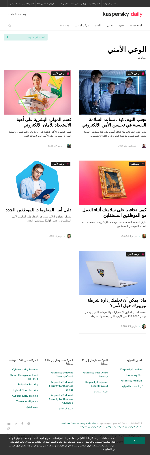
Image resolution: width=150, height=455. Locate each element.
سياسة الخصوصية (88, 423)
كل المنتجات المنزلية (132, 386)
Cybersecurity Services (25, 369)
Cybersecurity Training (25, 395)
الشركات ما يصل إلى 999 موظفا (52, 3)
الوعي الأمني (134, 73)
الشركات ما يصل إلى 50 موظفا (85, 3)
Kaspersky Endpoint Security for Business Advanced (61, 399)
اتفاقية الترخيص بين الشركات (92, 426)
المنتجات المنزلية (111, 3)
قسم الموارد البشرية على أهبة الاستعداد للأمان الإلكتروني (44, 122)
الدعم (98, 25)
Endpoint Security (28, 384)
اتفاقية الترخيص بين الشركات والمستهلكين (123, 426)
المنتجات (137, 25)
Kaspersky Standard (131, 369)
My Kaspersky (18, 14)
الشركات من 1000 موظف (21, 3)
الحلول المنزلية (134, 360)
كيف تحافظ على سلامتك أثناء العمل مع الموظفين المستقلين (114, 212)
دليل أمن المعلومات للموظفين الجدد (38, 209)
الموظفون (135, 164)
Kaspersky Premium (131, 380)
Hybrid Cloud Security (26, 390)
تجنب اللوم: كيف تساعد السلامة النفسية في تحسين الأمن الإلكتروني (114, 122)
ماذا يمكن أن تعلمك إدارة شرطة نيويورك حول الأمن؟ (117, 302)
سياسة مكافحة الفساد (70, 423)
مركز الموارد (82, 25)
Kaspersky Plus (134, 375)
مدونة (66, 25)
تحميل (109, 25)
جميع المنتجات (100, 391)
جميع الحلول (32, 407)
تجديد (122, 25)
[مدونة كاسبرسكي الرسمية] (122, 14)
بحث (7, 37)
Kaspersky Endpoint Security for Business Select (61, 386)
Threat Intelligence (27, 401)
